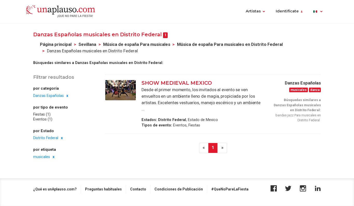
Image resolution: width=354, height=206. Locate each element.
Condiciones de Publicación (178, 189)
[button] (318, 11)
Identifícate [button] (287, 11)
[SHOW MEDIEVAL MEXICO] (120, 90)
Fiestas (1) (42, 114)
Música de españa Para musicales (136, 44)
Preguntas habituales (103, 189)
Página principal (56, 44)
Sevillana (87, 44)
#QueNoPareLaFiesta (230, 189)
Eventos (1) (42, 119)
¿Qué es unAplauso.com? (55, 189)
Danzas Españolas (48, 95)
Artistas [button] (253, 11)
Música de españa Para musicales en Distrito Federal (230, 44)
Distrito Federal (45, 138)
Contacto (138, 189)
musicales (41, 156)
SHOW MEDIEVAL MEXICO (176, 83)
